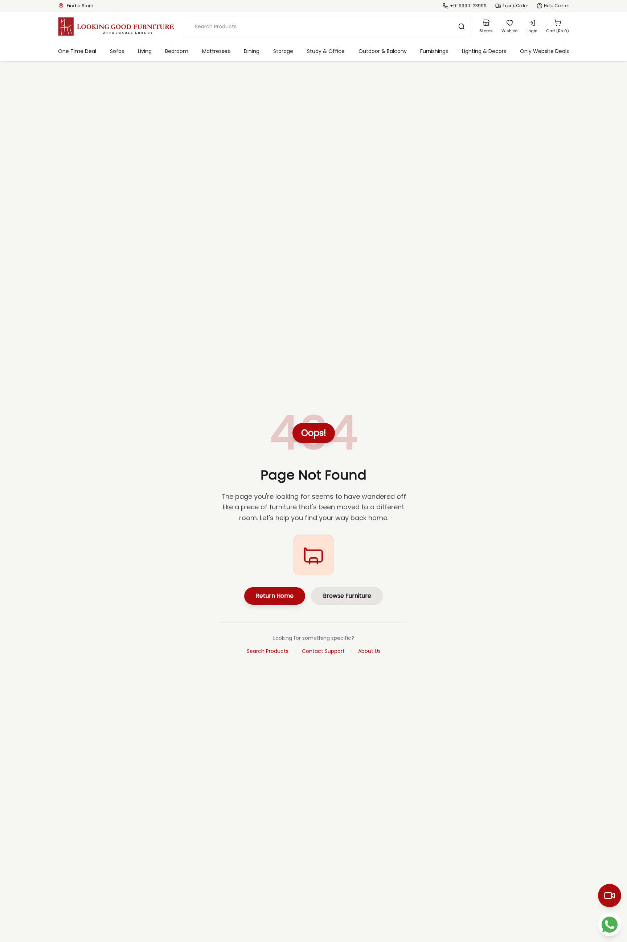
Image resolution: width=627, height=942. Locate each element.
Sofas (117, 51)
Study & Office (326, 51)
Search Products (267, 651)
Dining (251, 51)
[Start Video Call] (609, 895)
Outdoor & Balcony (382, 51)
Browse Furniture (347, 596)
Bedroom (176, 51)
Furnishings (434, 51)
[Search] (461, 26)
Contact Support (323, 651)
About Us (369, 651)
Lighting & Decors (484, 51)
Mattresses (216, 51)
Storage (283, 51)
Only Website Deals (544, 51)
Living (145, 51)
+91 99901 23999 (468, 6)
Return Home (275, 596)
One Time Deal (77, 51)
